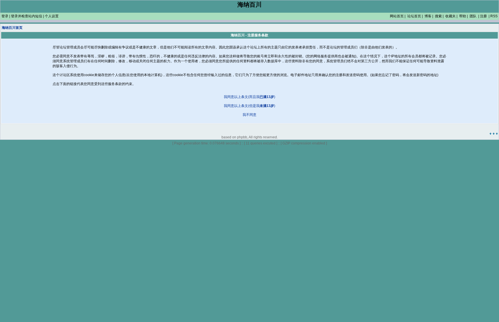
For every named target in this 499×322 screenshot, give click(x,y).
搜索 (438, 16)
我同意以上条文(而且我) (249, 97)
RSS (494, 16)
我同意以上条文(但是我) (249, 106)
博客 (427, 16)
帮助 (462, 16)
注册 (483, 16)
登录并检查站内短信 (26, 16)
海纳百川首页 (12, 28)
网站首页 (397, 16)
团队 (473, 16)
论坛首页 (414, 16)
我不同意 (249, 115)
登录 (4, 16)
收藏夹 (450, 16)
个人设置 (52, 16)
